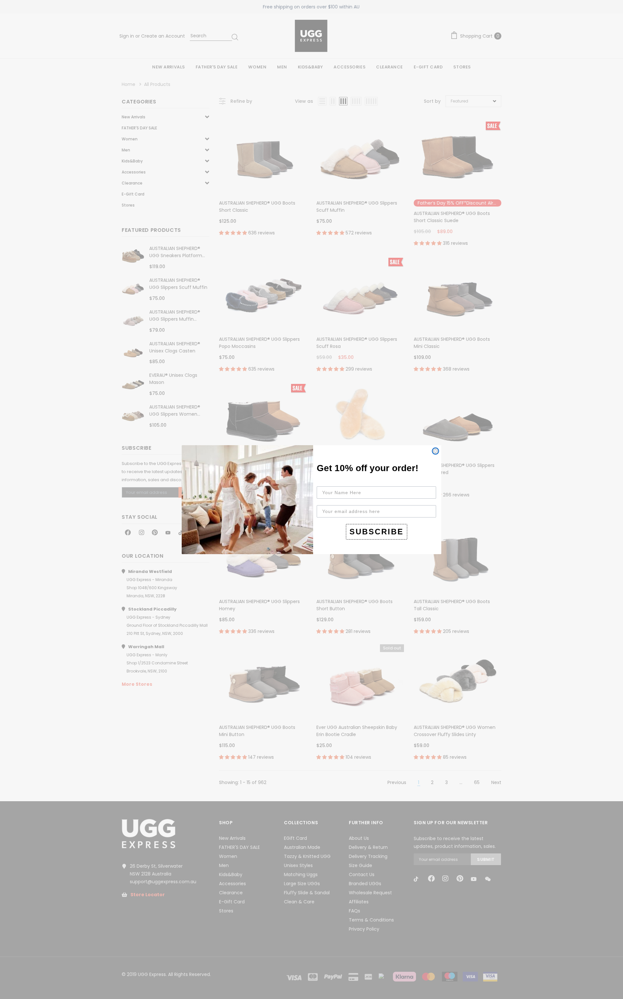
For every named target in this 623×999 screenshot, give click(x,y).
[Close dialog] (435, 451)
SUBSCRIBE (376, 531)
